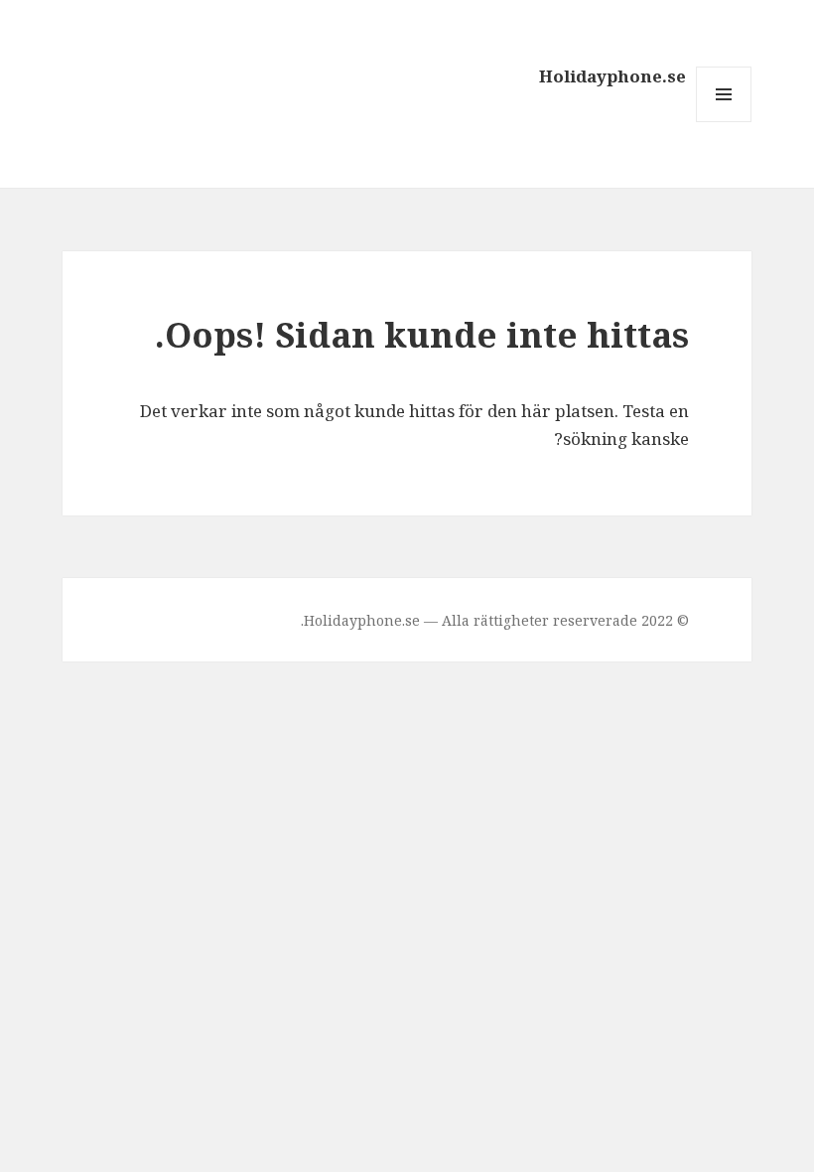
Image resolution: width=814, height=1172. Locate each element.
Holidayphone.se (612, 76)
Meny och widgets (723, 121)
